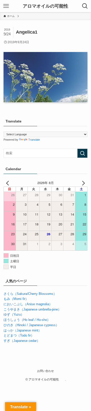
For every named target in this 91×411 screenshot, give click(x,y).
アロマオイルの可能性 (48, 6)
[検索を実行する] (82, 153)
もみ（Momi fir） (16, 299)
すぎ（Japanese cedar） (22, 341)
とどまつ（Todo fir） (19, 335)
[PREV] (8, 183)
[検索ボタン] (85, 6)
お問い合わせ (45, 370)
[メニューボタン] (6, 6)
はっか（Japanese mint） (22, 330)
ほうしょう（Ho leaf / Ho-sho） (27, 320)
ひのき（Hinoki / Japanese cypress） (31, 325)
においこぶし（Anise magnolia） (28, 304)
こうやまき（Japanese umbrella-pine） (32, 309)
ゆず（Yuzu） (14, 314)
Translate (34, 139)
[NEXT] (82, 183)
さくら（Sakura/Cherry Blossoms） (30, 294)
